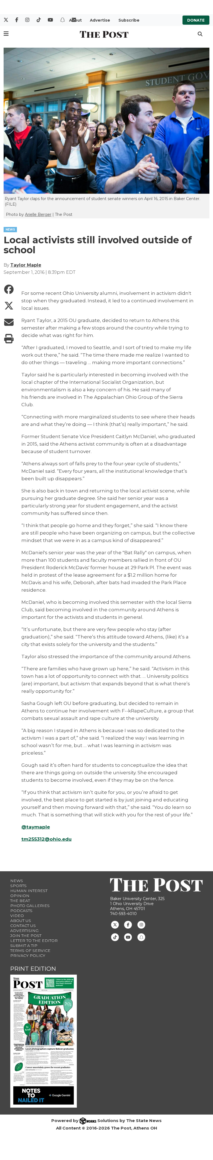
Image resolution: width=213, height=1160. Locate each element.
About (75, 20)
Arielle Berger (38, 214)
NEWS (10, 229)
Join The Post (25, 935)
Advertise (100, 20)
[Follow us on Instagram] (141, 924)
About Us (20, 920)
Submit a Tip (23, 945)
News (16, 880)
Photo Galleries (30, 905)
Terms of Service (30, 950)
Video (17, 915)
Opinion (19, 895)
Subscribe (129, 20)
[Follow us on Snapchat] (141, 936)
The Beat (20, 900)
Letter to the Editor (34, 940)
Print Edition (33, 968)
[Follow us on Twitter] (115, 924)
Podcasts (21, 910)
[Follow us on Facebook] (128, 924)
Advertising (24, 930)
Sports (18, 885)
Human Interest (28, 890)
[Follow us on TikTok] (115, 936)
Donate (196, 20)
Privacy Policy (27, 955)
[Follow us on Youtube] (128, 936)
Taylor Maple (25, 265)
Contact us (23, 925)
